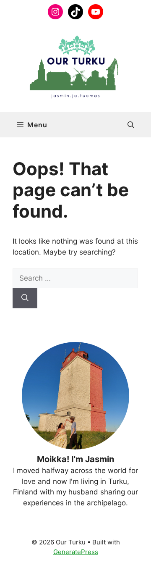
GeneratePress (75, 552)
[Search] (25, 298)
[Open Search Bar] (131, 124)
